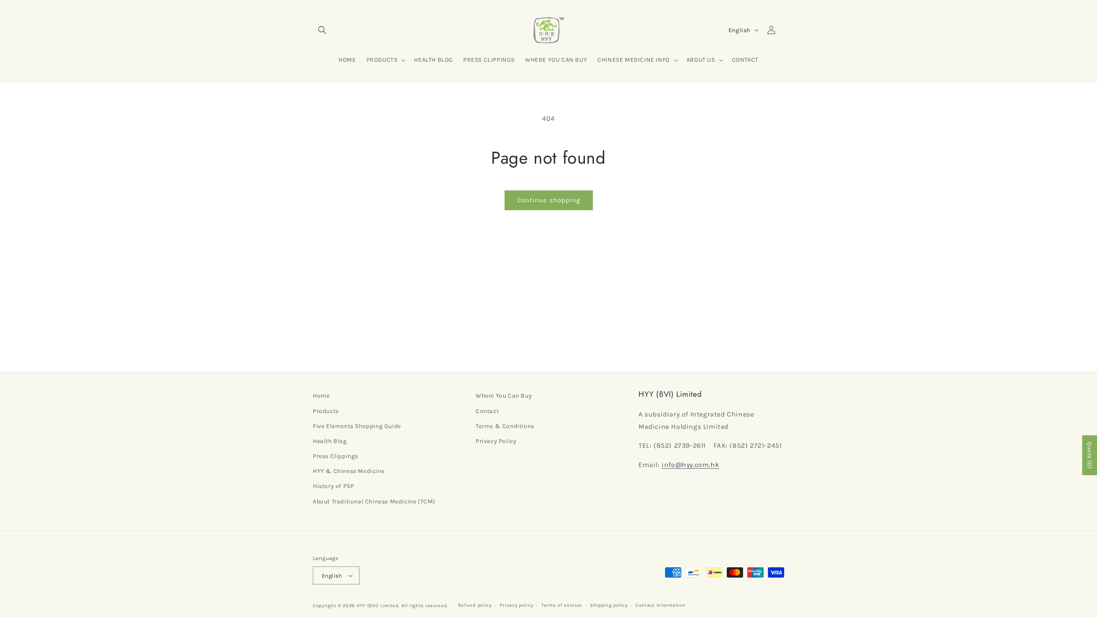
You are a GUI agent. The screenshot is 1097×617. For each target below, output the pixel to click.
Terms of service (561, 605)
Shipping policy (609, 605)
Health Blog (330, 441)
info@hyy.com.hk (690, 465)
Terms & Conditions (505, 426)
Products (326, 411)
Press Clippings (335, 456)
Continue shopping (548, 200)
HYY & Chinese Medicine (348, 471)
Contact (487, 411)
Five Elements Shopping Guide (357, 426)
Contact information (660, 605)
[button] (322, 30)
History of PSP (333, 486)
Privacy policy (516, 605)
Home (321, 395)
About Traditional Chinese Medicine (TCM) (374, 501)
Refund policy (475, 605)
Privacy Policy (496, 441)
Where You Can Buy (504, 395)
